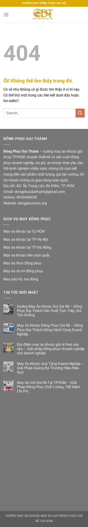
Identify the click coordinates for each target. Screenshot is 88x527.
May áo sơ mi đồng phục (23, 271)
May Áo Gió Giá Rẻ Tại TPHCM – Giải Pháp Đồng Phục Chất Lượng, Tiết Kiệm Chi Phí (48, 386)
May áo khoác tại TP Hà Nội (25, 239)
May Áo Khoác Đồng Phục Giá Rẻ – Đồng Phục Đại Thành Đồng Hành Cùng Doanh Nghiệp (50, 329)
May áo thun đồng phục (22, 263)
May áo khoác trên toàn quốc (26, 255)
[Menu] (6, 14)
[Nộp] (80, 113)
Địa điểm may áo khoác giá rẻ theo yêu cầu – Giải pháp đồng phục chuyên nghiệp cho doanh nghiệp (51, 348)
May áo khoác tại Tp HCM (24, 231)
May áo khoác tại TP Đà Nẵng (27, 247)
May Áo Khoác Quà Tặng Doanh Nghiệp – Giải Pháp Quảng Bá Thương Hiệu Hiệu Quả (50, 368)
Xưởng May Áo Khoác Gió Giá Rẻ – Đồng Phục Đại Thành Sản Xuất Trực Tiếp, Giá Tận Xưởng (49, 310)
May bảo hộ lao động (20, 279)
